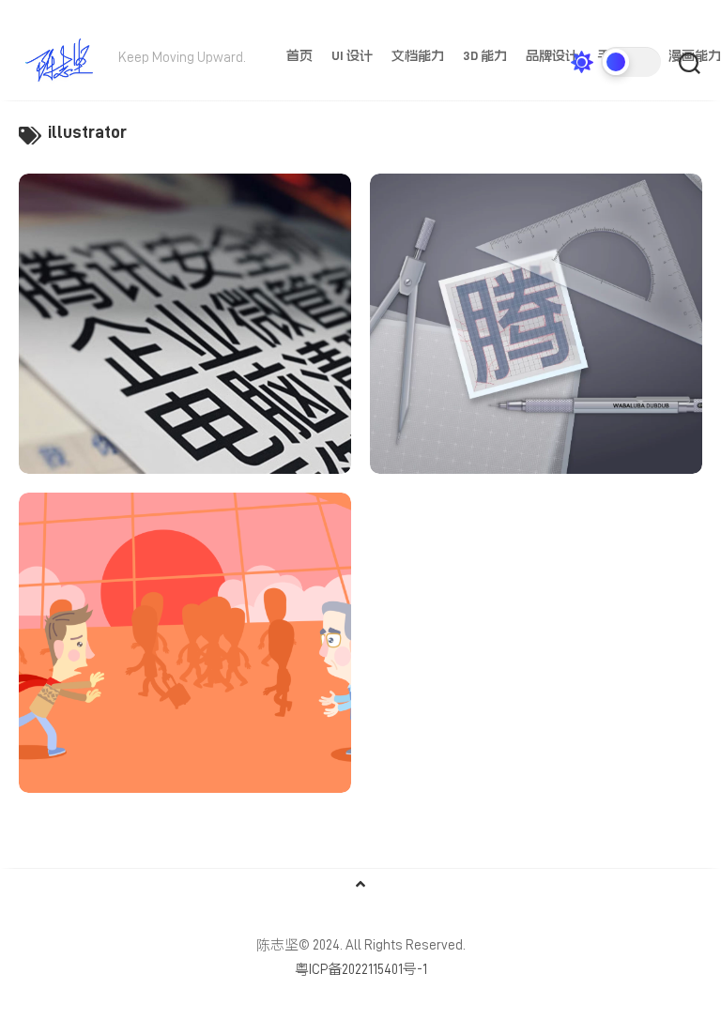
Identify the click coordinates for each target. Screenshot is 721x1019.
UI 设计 (352, 55)
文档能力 (417, 55)
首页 (299, 55)
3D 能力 (485, 55)
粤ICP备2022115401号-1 (361, 970)
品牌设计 (552, 55)
